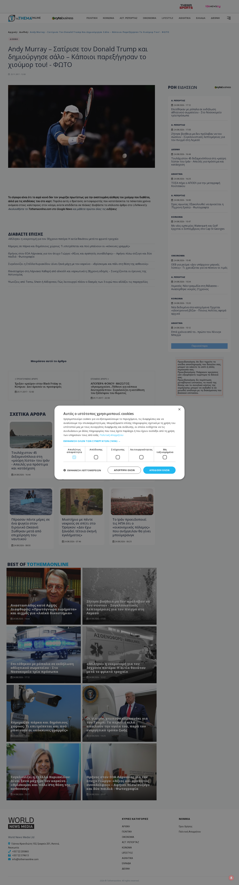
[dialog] (119, 442)
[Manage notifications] (231, 877)
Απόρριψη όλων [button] (124, 470)
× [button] (179, 409)
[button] (119, 440)
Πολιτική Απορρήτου (111, 434)
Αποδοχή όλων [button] (159, 470)
